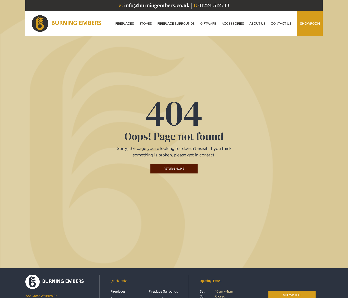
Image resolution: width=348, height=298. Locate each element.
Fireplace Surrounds (176, 23)
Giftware (208, 23)
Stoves (145, 23)
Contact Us (281, 23)
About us (257, 23)
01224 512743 (213, 5)
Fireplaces (124, 23)
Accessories (233, 23)
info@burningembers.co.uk (157, 5)
